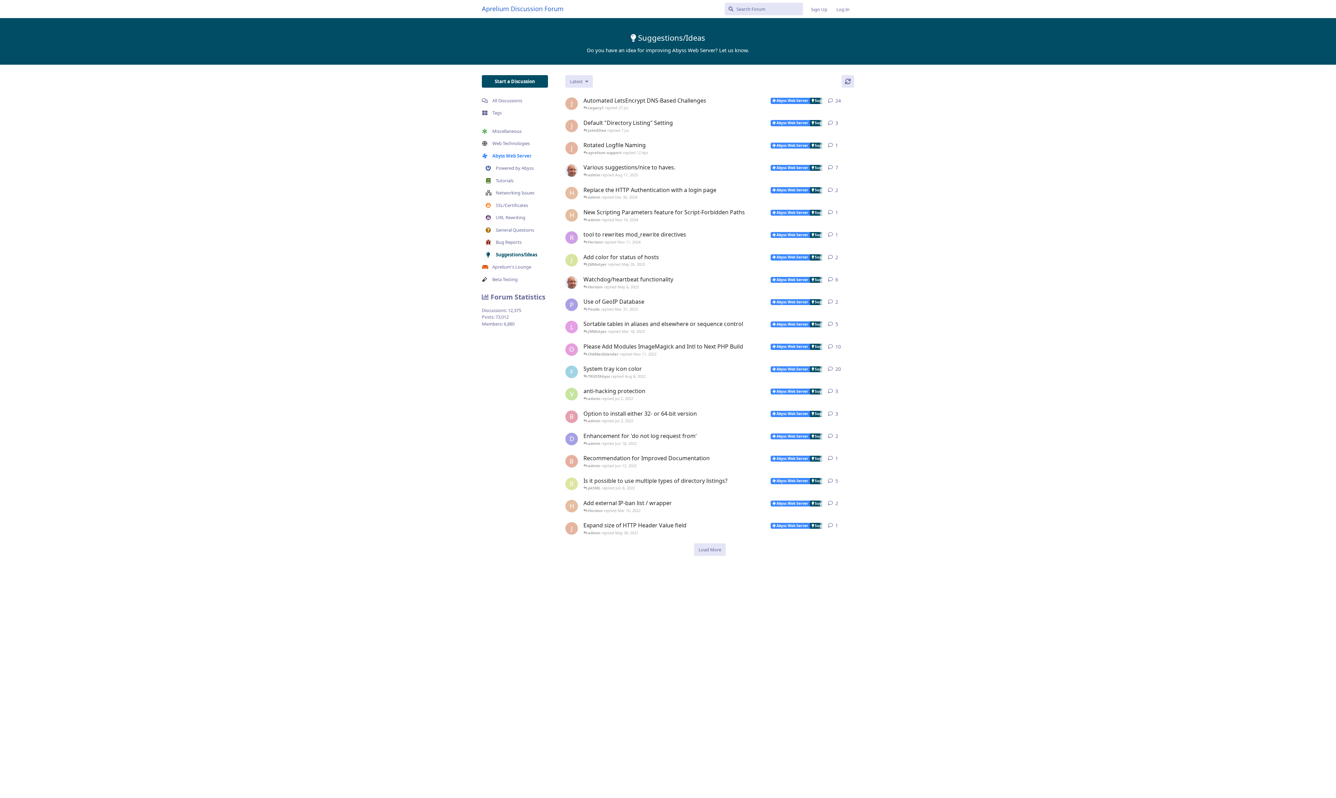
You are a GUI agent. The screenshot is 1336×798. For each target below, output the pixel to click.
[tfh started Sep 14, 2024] (571, 170)
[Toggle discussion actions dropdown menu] (851, 101)
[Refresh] (848, 81)
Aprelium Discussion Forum (523, 9)
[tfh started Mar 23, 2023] (571, 282)
